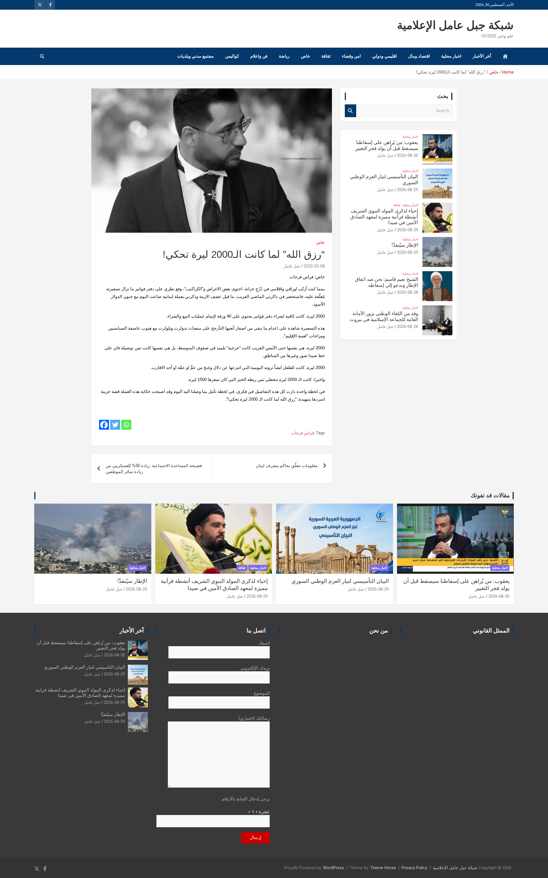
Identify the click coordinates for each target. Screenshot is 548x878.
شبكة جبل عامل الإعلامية (455, 25)
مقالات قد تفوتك (490, 495)
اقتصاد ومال (419, 56)
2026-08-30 (407, 155)
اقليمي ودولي (384, 56)
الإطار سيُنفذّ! (405, 245)
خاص (305, 56)
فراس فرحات (302, 433)
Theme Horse (383, 867)
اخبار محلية (451, 56)
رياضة (284, 56)
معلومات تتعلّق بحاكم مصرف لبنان (287, 465)
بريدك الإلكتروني (255, 668)
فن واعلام (258, 56)
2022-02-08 (314, 266)
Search (350, 110)
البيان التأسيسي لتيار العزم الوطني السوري (340, 581)
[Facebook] (104, 425)
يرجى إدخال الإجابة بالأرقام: (245, 799)
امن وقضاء (351, 56)
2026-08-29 (407, 189)
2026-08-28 (407, 292)
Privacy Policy (414, 867)
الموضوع (262, 693)
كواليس (232, 56)
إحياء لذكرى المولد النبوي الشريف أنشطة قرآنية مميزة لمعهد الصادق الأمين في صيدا (384, 216)
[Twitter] (115, 425)
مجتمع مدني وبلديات (195, 56)
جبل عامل (292, 266)
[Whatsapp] (126, 425)
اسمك (264, 643)
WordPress (333, 867)
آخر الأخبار (482, 56)
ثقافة (326, 56)
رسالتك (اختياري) (254, 718)
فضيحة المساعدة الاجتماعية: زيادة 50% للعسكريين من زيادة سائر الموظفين (154, 468)
